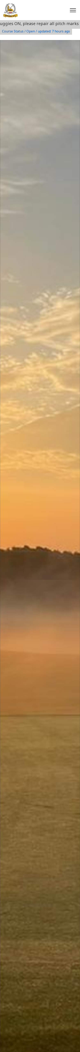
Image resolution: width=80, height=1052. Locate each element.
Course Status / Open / (36, 31)
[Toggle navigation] (72, 10)
